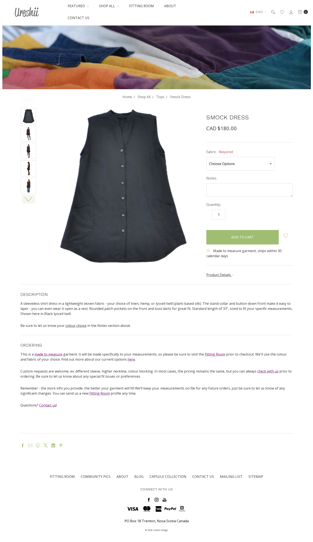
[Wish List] (282, 12)
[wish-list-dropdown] (286, 235)
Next (28, 199)
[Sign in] (291, 12)
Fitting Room (141, 6)
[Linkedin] (53, 445)
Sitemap (255, 476)
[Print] (38, 445)
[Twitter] (45, 445)
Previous (28, 100)
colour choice (75, 325)
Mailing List (231, 476)
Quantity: (213, 204)
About (170, 6)
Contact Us (78, 18)
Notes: (211, 178)
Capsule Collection (167, 476)
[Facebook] (22, 445)
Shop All (107, 6)
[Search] (273, 12)
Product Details (219, 274)
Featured (77, 6)
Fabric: (219, 152)
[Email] (30, 445)
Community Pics (96, 476)
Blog (139, 476)
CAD (259, 12)
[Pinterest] (61, 445)
